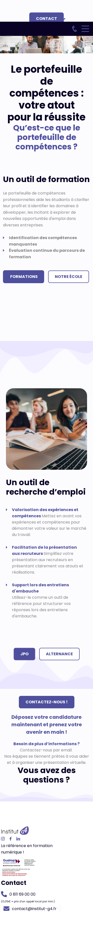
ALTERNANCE (59, 654)
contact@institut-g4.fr (34, 909)
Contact (46, 18)
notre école (68, 276)
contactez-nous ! (47, 702)
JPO (24, 654)
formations (23, 276)
